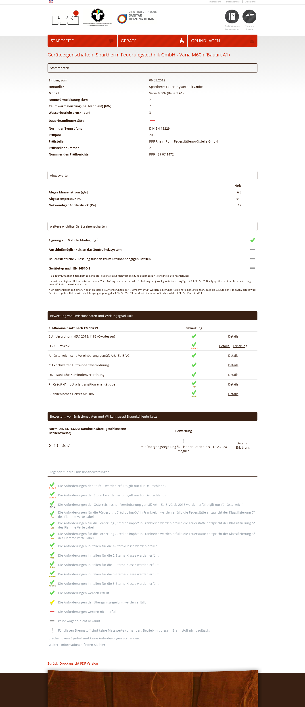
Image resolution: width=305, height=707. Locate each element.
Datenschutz (233, 1)
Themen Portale (249, 28)
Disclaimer (250, 1)
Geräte (129, 41)
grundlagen (205, 41)
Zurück (53, 663)
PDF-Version (89, 663)
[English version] (51, 2)
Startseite (62, 41)
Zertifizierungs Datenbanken (232, 28)
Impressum (215, 1)
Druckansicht (69, 663)
